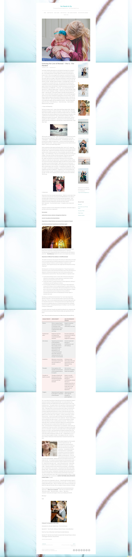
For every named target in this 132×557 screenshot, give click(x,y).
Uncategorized (49, 539)
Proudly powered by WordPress (48, 549)
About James (56, 12)
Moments (80, 204)
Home (45, 12)
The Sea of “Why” (81, 210)
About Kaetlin (50, 12)
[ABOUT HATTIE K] (81, 550)
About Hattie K (63, 12)
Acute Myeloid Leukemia (83, 12)
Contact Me (66, 14)
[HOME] (74, 550)
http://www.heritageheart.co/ (83, 192)
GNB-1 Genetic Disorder (72, 12)
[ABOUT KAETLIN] (76, 550)
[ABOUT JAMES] (79, 550)
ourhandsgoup (53, 67)
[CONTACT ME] (89, 550)
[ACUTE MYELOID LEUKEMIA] (86, 550)
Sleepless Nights (81, 215)
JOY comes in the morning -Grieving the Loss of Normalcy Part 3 (68, 545)
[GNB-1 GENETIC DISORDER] (84, 550)
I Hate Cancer (80, 213)
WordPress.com (54, 550)
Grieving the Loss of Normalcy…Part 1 (47, 544)
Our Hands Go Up (66, 6)
